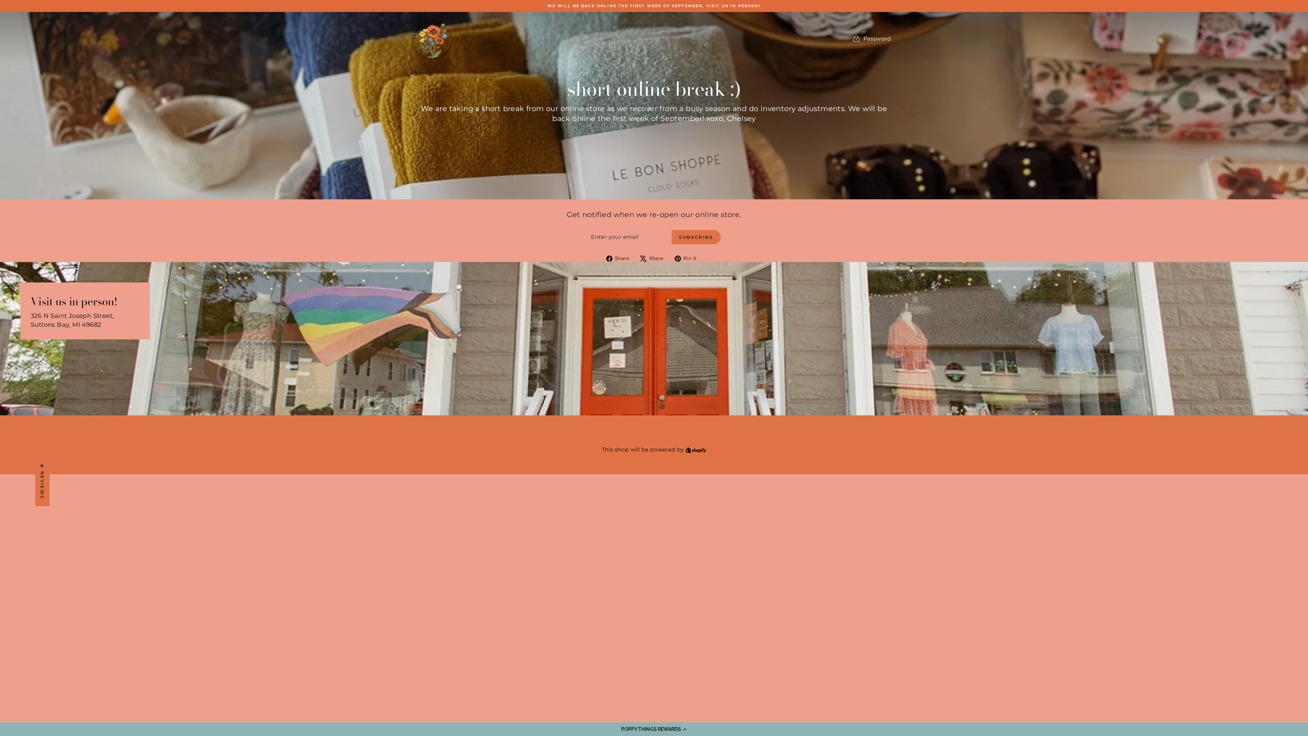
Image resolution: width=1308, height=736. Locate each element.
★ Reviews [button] (42, 481)
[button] (654, 729)
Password (877, 38)
